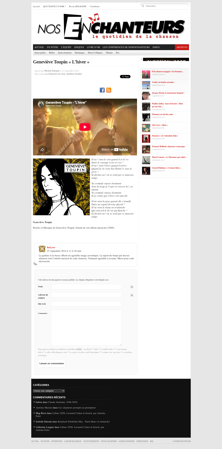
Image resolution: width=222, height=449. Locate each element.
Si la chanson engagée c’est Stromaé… (168, 71)
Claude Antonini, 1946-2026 (62, 402)
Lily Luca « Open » (160, 125)
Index (156, 47)
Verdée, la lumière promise (163, 82)
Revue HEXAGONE (77, 6)
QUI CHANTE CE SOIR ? (54, 6)
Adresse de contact (43, 296)
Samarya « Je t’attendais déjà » (165, 135)
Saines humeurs (65, 52)
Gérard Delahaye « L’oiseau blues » (166, 167)
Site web (42, 303)
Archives (182, 47)
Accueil (36, 6)
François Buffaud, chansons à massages (168, 146)
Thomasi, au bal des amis (162, 114)
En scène (52, 47)
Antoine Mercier (44, 407)
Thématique (142, 441)
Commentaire (42, 313)
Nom (40, 286)
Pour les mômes (109, 441)
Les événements (91, 441)
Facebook (102, 90)
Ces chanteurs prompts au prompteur (77, 407)
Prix (117, 52)
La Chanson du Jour (55, 74)
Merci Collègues (95, 52)
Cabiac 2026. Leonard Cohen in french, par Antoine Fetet (70, 414)
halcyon (51, 247)
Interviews (56, 441)
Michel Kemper (52, 71)
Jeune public (40, 52)
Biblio (52, 52)
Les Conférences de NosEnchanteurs (126, 47)
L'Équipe (66, 47)
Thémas (109, 52)
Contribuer (94, 6)
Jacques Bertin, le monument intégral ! (168, 92)
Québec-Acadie (74, 74)
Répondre (36, 264)
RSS (108, 90)
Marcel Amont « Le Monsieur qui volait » (169, 157)
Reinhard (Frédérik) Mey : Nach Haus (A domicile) (84, 421)
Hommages (80, 52)
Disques (79, 47)
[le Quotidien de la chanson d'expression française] (111, 27)
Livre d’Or (93, 47)
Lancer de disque (72, 441)
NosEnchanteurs (181, 441)
